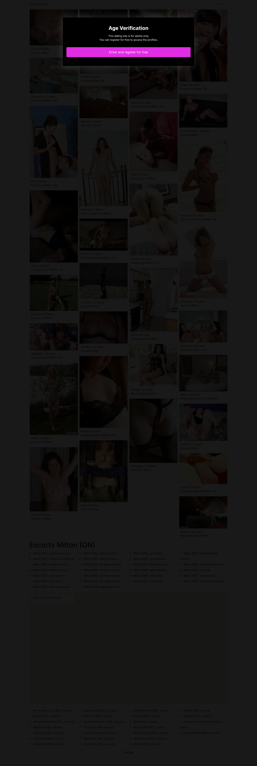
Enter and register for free (128, 52)
